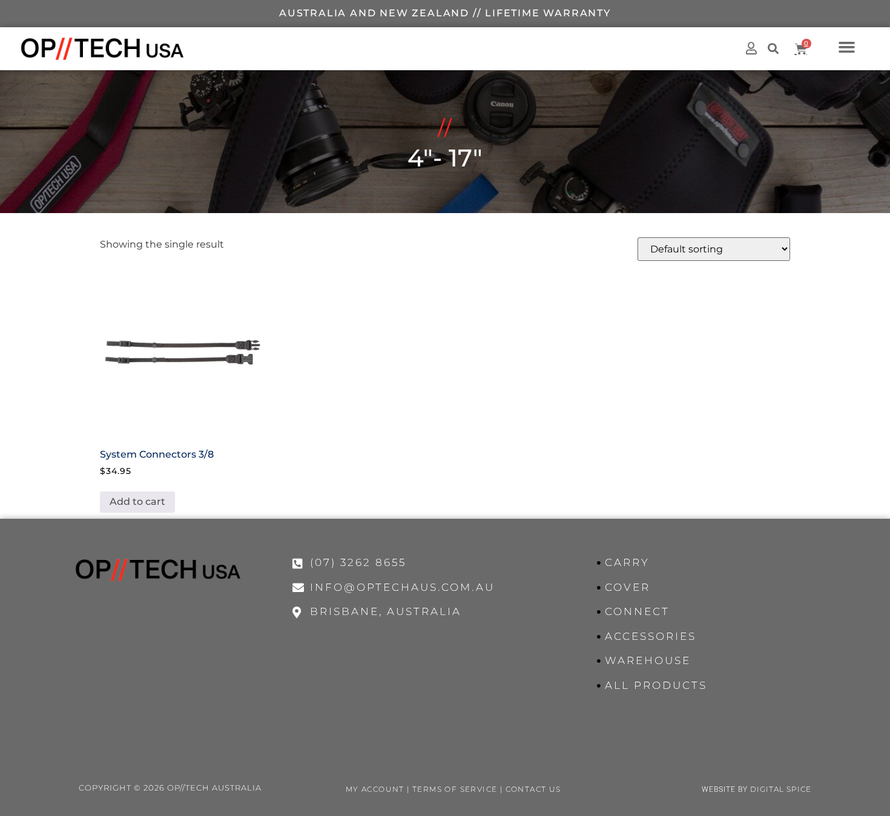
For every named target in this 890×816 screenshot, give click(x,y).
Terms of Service (454, 789)
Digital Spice (780, 789)
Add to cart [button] (137, 501)
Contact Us (533, 789)
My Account (375, 789)
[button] (847, 46)
